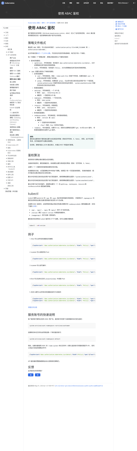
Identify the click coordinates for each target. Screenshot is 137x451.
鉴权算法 (118, 36)
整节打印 (120, 29)
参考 (43, 23)
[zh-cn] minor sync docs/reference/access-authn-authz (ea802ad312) (79, 386)
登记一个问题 (122, 26)
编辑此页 (120, 22)
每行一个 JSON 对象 (43, 53)
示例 (34, 206)
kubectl (117, 38)
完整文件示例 (32, 307)
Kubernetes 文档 (34, 23)
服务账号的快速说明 (121, 44)
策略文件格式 (119, 33)
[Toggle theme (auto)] (134, 3)
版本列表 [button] (110, 3)
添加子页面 (121, 24)
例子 (116, 41)
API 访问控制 (51, 23)
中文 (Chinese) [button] (122, 3)
